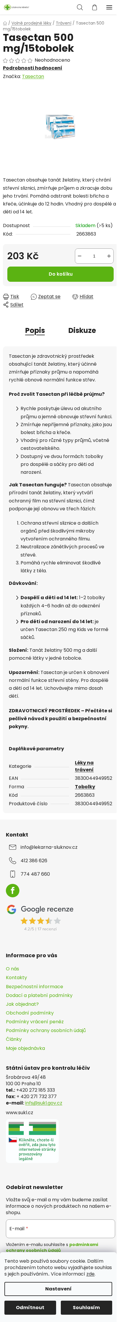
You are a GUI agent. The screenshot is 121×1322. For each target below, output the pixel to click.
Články (14, 1039)
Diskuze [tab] (82, 330)
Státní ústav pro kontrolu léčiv (48, 1068)
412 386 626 (34, 861)
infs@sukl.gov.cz (43, 1103)
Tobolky (85, 786)
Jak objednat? (22, 1004)
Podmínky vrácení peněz (35, 1021)
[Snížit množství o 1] (79, 256)
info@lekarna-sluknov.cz (49, 847)
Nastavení (58, 1288)
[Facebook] (12, 890)
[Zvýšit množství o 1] (109, 256)
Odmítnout (30, 1307)
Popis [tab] (35, 330)
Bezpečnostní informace (34, 986)
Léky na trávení (84, 766)
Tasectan (33, 76)
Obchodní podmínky (30, 1013)
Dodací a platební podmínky (39, 995)
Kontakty (16, 977)
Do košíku (61, 274)
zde (90, 1274)
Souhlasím (86, 1307)
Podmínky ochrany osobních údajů (46, 1030)
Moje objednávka (25, 1048)
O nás (12, 968)
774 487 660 (35, 874)
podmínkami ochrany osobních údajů (52, 1247)
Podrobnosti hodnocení (32, 68)
